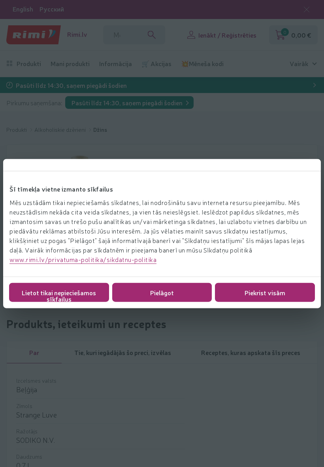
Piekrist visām (265, 292)
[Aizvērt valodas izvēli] (306, 9)
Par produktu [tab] (34, 355)
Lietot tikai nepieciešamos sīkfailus (59, 295)
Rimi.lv (77, 34)
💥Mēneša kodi (202, 63)
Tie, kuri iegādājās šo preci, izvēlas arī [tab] (122, 355)
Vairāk (299, 63)
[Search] (151, 35)
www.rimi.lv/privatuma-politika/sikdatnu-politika (82, 258)
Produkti (29, 63)
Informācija (115, 63)
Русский (52, 9)
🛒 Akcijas (156, 63)
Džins (100, 129)
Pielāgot (162, 292)
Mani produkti (70, 63)
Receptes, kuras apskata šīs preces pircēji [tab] (250, 355)
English (23, 9)
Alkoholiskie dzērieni (60, 129)
